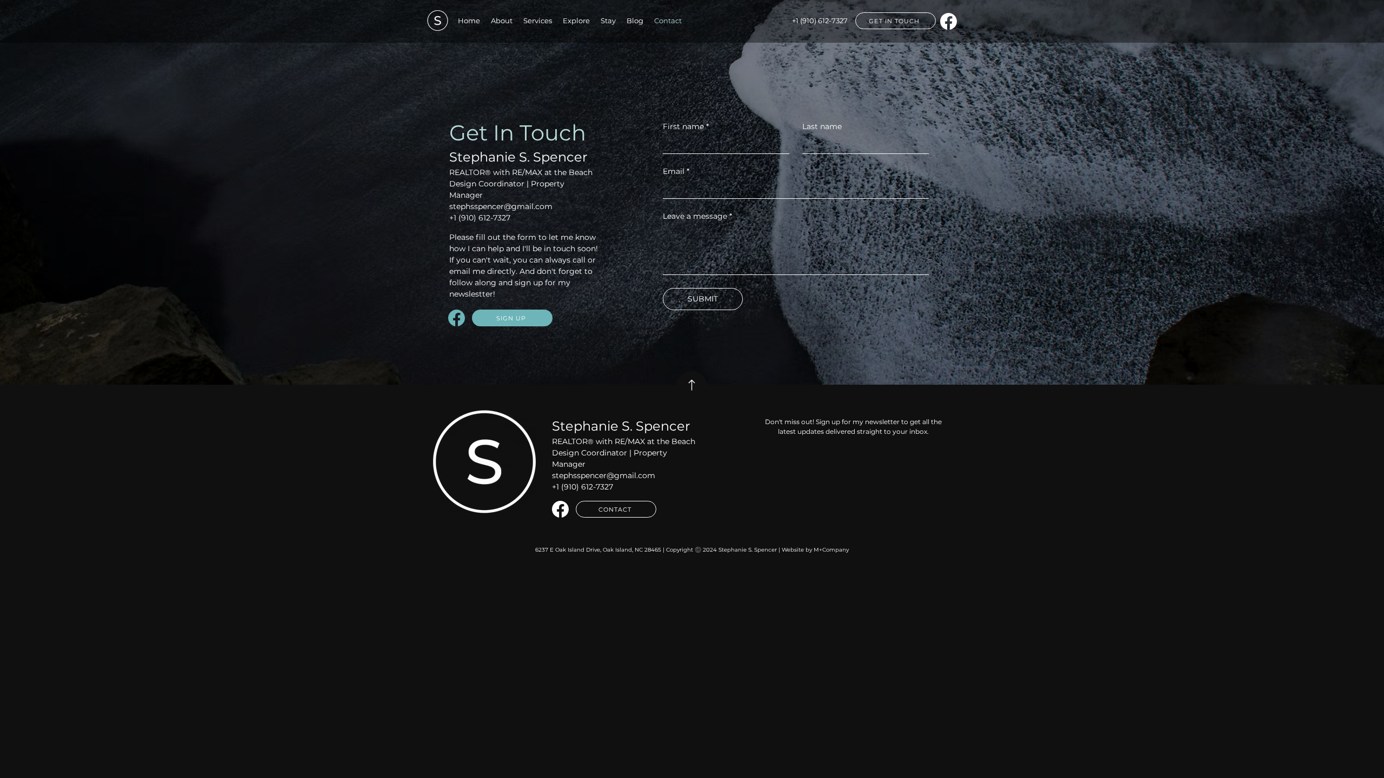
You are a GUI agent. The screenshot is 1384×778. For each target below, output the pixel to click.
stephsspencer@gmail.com (501, 206)
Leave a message (697, 216)
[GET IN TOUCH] (691, 386)
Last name (822, 126)
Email (676, 171)
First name (686, 126)
